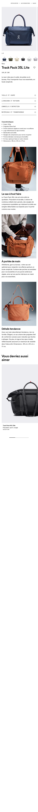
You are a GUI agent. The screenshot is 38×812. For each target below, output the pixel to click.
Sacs (34, 3)
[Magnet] (23, 59)
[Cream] (17, 59)
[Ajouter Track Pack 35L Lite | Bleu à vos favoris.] (34, 68)
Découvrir (14, 3)
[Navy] (4, 59)
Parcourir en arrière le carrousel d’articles (20, 434)
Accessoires (25, 3)
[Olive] (10, 59)
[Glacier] (29, 59)
